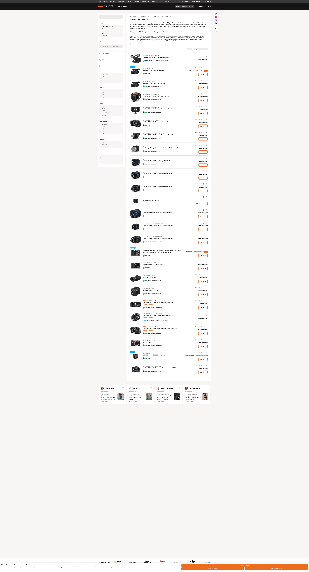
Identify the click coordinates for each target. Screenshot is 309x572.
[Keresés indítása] (192, 6)
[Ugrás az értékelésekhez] (144, 300)
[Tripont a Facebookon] (216, 14)
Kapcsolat (154, 1)
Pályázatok (136, 1)
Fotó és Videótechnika (143, 16)
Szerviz (129, 1)
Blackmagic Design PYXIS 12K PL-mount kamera (158, 238)
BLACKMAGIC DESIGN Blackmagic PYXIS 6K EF (157, 174)
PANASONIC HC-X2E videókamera (153, 70)
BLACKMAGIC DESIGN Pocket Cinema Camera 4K (158, 302)
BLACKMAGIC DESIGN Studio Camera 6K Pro (157, 96)
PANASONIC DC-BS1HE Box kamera (154, 355)
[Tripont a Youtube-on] (216, 17)
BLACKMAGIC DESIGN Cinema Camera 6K (156, 122)
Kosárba (203, 74)
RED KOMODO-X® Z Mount (151, 201)
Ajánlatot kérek (201, 204)
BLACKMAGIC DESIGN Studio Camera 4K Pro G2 (158, 109)
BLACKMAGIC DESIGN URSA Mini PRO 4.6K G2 (157, 315)
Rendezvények (121, 1)
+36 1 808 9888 (185, 1)
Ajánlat (132, 67)
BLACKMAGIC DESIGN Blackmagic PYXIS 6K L (157, 161)
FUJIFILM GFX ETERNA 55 (150, 290)
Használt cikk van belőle (108, 66)
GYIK (161, 1)
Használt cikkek (146, 1)
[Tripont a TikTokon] (216, 23)
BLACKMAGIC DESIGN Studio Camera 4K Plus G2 (158, 135)
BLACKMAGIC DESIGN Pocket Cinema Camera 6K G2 (159, 368)
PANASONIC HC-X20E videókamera (154, 83)
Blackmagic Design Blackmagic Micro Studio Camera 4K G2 (161, 148)
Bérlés (105, 1)
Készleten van (105, 53)
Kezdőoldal (133, 16)
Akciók (99, 1)
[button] (210, 394)
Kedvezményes (105, 59)
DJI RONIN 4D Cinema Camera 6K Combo (156, 57)
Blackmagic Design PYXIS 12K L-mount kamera (157, 212)
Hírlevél (167, 1)
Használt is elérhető (148, 304)
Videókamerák (155, 16)
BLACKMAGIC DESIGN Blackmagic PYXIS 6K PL (157, 186)
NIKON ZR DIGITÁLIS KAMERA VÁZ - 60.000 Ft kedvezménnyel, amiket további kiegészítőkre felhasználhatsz (162, 251)
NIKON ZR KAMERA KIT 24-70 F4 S (153, 264)
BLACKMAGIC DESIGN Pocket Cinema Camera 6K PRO (160, 328)
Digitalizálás (112, 1)
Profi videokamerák (166, 16)
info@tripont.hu (197, 1)
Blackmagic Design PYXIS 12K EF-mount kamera (158, 225)
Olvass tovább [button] (161, 401)
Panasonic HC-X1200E (150, 277)
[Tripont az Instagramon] (216, 20)
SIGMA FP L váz (147, 342)
